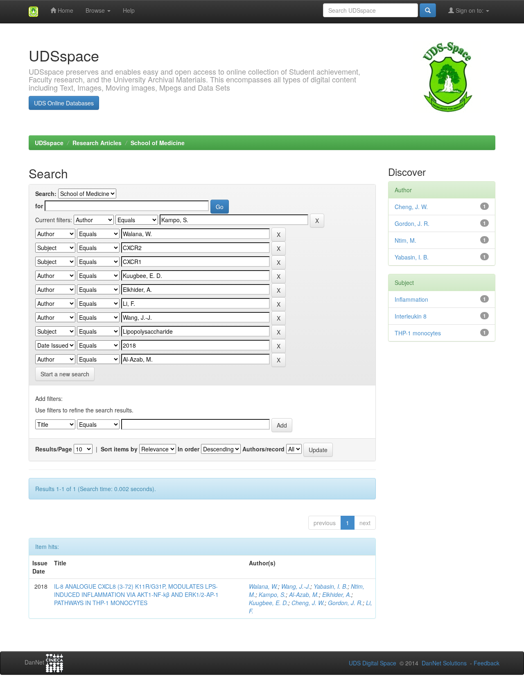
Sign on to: (469, 10)
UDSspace (49, 143)
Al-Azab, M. (304, 594)
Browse (96, 10)
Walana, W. (263, 586)
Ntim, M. (405, 240)
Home (64, 10)
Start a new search (65, 374)
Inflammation (411, 299)
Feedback (486, 663)
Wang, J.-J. (295, 586)
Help (129, 10)
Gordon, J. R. (345, 603)
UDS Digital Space (373, 663)
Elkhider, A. (336, 594)
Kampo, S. (272, 594)
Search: (45, 193)
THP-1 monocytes (418, 333)
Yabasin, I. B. (331, 586)
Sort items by (119, 449)
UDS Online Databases (64, 103)
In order (188, 449)
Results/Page (53, 449)
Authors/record (263, 449)
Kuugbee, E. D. (268, 603)
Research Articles (97, 143)
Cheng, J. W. (308, 603)
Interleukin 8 (411, 316)
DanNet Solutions (444, 663)
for (39, 206)
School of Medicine (158, 143)
